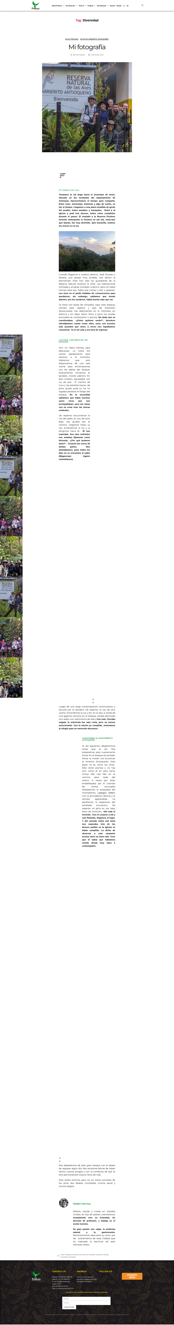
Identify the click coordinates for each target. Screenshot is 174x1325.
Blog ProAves (71, 39)
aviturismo (99, 1254)
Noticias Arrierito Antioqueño (94, 39)
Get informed (101, 6)
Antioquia (68, 1254)
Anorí (62, 1254)
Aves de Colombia (88, 1254)
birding (106, 1254)
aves (80, 1254)
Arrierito (75, 1254)
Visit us (81, 6)
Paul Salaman (80, 55)
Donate (119, 6)
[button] (70, 170)
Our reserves (70, 6)
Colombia (64, 1257)
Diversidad (72, 1257)
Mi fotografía (87, 47)
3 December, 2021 (97, 55)
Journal (112, 6)
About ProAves (57, 6)
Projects (90, 6)
